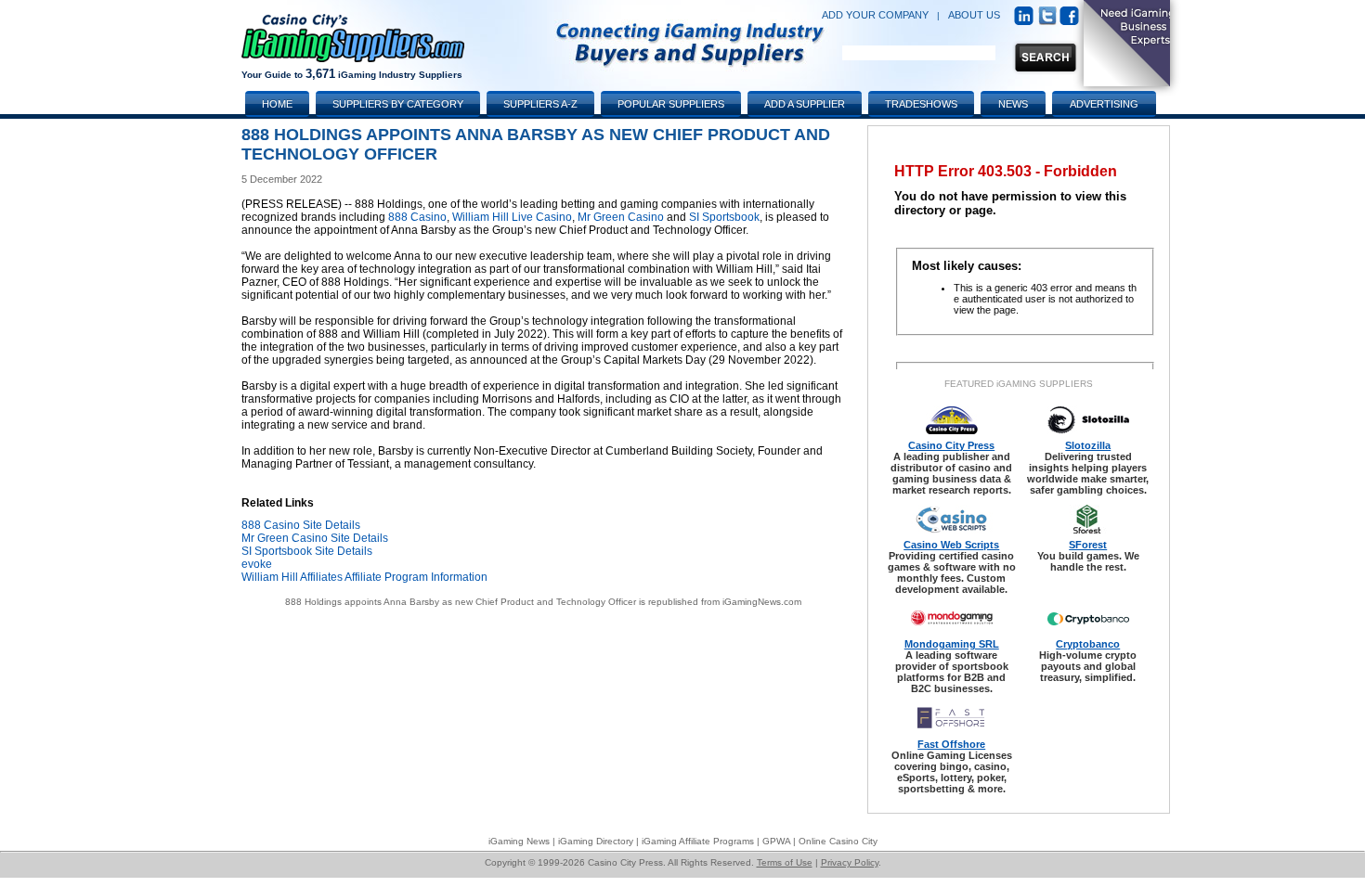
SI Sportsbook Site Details (306, 551)
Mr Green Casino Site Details (314, 538)
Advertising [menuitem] (1104, 103)
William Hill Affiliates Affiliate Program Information (364, 577)
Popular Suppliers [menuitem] (671, 103)
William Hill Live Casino (512, 217)
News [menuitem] (1013, 103)
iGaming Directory (595, 841)
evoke (256, 564)
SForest (1088, 544)
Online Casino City (838, 841)
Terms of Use (784, 862)
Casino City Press (951, 445)
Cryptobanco (1088, 643)
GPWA (776, 841)
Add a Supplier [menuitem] (804, 103)
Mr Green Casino (621, 217)
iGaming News (519, 841)
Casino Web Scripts (951, 544)
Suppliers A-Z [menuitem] (540, 103)
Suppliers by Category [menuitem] (397, 103)
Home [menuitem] (277, 103)
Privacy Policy (849, 862)
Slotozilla (1088, 445)
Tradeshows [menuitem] (921, 103)
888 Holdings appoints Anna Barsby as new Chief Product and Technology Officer (460, 602)
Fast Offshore (951, 744)
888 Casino (417, 217)
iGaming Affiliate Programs (698, 841)
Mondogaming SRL (951, 643)
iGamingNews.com (761, 602)
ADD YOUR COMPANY (875, 14)
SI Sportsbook (724, 217)
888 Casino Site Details (300, 525)
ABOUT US (974, 14)
